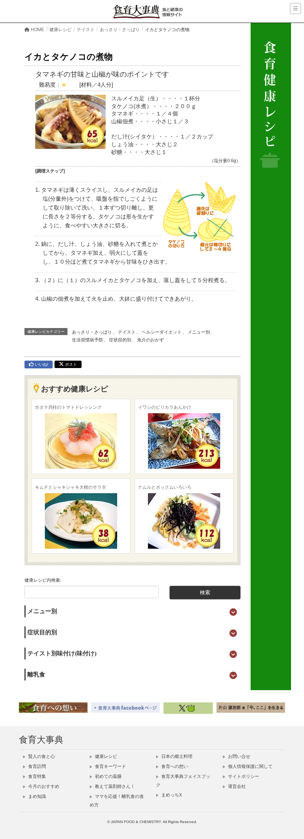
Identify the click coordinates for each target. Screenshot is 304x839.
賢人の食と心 (41, 756)
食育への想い (174, 766)
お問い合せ (238, 756)
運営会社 (236, 786)
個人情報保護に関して (249, 766)
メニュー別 (199, 332)
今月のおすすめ (43, 786)
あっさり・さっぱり (92, 332)
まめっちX (171, 795)
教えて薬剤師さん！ (114, 786)
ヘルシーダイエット (162, 332)
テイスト (127, 332)
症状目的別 (120, 339)
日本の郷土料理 (176, 756)
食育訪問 (36, 766)
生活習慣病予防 (87, 339)
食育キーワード (110, 766)
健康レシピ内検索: (42, 580)
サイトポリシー (243, 776)
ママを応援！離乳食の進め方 (117, 801)
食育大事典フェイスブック (183, 781)
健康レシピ (105, 756)
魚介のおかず (150, 339)
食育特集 (36, 776)
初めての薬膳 (108, 776)
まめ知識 (36, 796)
